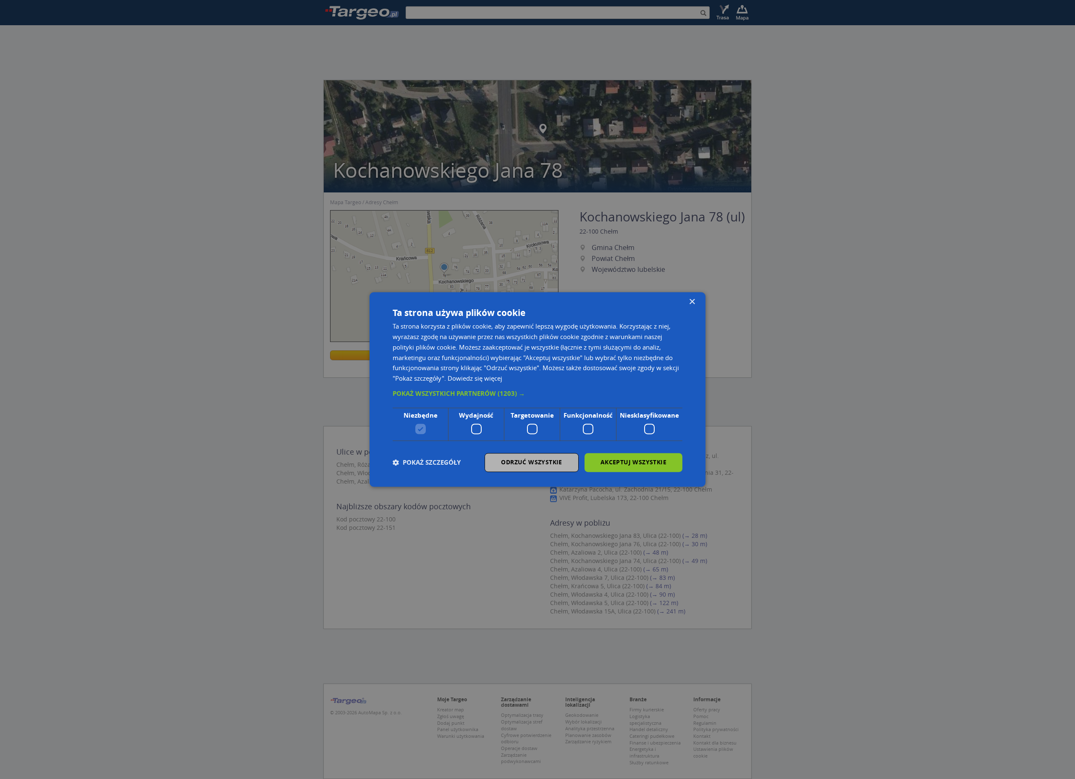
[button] (537, 393)
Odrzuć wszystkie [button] (531, 462)
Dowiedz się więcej (475, 378)
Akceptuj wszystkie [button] (633, 462)
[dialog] (537, 389)
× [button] (692, 302)
